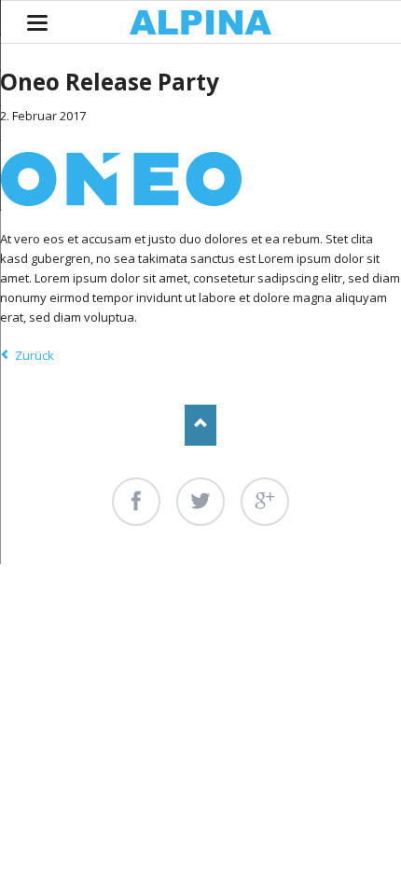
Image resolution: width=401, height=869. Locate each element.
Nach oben (201, 425)
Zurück (34, 355)
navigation (37, 23)
